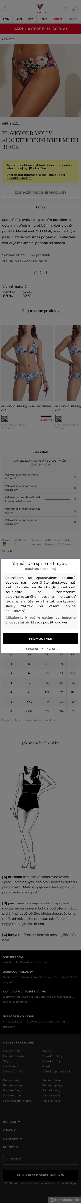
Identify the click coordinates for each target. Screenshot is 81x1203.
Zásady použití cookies (49, 622)
